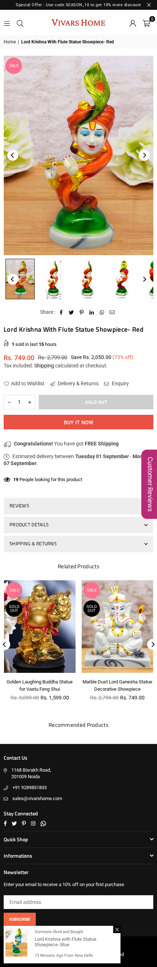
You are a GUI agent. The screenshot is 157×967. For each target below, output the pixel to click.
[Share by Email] (112, 312)
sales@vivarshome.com (37, 798)
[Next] (144, 155)
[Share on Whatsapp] (102, 312)
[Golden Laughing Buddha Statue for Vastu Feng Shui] (40, 626)
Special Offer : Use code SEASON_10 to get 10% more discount (78, 5)
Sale (14, 65)
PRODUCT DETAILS (29, 524)
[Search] (20, 23)
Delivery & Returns (78, 383)
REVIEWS (19, 505)
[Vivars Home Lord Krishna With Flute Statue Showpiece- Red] (20, 279)
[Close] (116, 929)
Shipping (44, 366)
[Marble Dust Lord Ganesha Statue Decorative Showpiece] (117, 626)
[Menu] (7, 23)
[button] (146, 22)
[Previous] (12, 155)
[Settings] (132, 22)
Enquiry (120, 383)
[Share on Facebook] (61, 312)
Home (10, 41)
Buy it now (78, 422)
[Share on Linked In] (92, 312)
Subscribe (19, 919)
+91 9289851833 (29, 787)
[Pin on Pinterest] (81, 312)
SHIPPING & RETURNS (33, 543)
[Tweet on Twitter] (71, 312)
